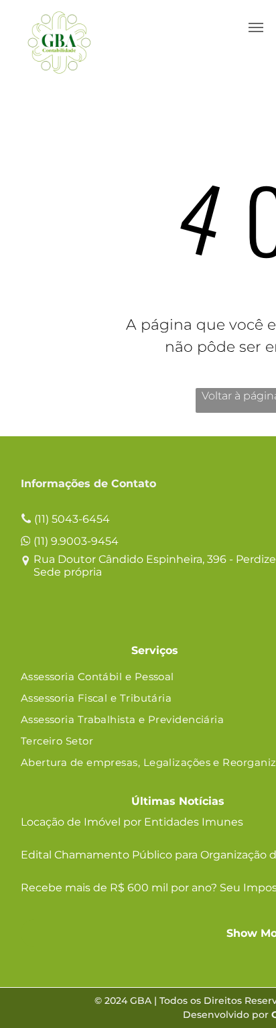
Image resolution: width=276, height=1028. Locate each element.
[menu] (256, 27)
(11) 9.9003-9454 (76, 541)
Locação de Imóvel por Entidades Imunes (132, 822)
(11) (41, 519)
